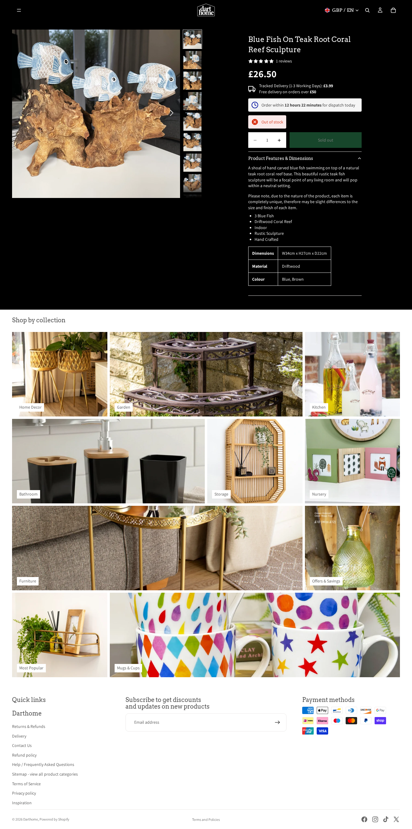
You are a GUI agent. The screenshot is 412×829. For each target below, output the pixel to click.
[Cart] (393, 10)
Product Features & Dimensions (280, 158)
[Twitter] (396, 819)
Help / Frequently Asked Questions (43, 764)
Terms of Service (26, 783)
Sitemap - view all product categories (45, 774)
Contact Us (22, 745)
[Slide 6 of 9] (192, 142)
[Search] (367, 10)
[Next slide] (173, 113)
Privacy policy (24, 793)
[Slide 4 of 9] (192, 101)
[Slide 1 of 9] (192, 39)
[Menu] (19, 10)
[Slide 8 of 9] (192, 183)
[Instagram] (375, 819)
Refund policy (24, 755)
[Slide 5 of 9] (192, 122)
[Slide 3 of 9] (192, 81)
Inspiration (22, 802)
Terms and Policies (206, 819)
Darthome (30, 819)
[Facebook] (364, 819)
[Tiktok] (385, 819)
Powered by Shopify (54, 819)
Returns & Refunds (28, 726)
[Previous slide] (19, 113)
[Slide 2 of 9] (192, 60)
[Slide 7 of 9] (192, 163)
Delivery (19, 736)
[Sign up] (277, 722)
